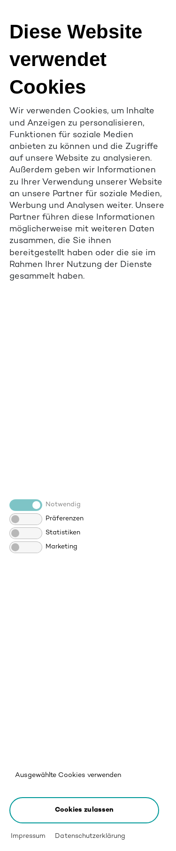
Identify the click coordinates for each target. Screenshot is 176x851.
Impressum (28, 836)
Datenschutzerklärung (90, 836)
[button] (84, 810)
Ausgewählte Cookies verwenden (68, 775)
